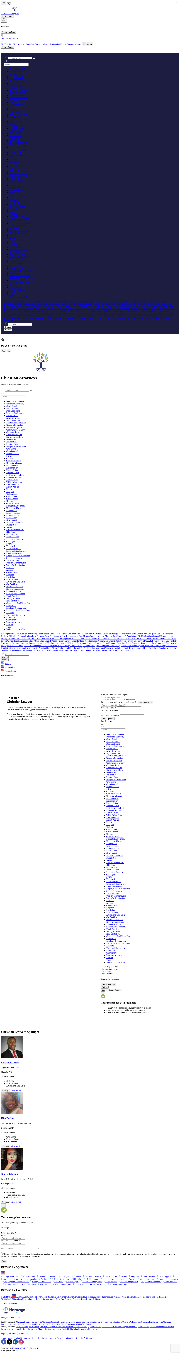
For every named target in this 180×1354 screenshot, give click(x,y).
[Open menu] (3, 3)
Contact (10, 1338)
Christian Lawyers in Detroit (125, 1327)
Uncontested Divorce (18, 176)
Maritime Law (15, 112)
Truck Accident (15, 264)
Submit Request (115, 990)
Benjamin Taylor (10, 1062)
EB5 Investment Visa (18, 197)
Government (14, 188)
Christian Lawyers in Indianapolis (152, 1327)
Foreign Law (14, 178)
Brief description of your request (115, 694)
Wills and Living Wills (18, 297)
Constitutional (15, 119)
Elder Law (13, 285)
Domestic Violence (17, 131)
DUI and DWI (15, 133)
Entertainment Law (17, 102)
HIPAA (82, 1338)
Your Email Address (110, 716)
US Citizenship (15, 202)
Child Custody (15, 164)
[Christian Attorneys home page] (14, 11)
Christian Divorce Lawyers (101, 1322)
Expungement (15, 135)
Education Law (15, 152)
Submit (105, 987)
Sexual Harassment (17, 226)
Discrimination (15, 121)
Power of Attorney (17, 290)
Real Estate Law (16, 268)
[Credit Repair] (112, 971)
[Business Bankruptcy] (112, 969)
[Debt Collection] (112, 974)
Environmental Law (17, 105)
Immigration (14, 192)
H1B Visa (13, 200)
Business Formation (17, 93)
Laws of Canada (16, 181)
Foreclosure (14, 273)
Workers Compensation (19, 230)
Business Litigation (17, 95)
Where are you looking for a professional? (119, 702)
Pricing (17, 1338)
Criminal (13, 126)
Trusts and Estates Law (19, 283)
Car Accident (14, 252)
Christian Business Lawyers (53, 1322)
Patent (12, 211)
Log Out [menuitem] (88, 44)
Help (39, 1338)
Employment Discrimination (21, 223)
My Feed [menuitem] (5, 44)
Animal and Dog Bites (18, 249)
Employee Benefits (17, 221)
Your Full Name (108, 708)
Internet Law (14, 109)
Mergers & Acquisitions (19, 114)
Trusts (11, 294)
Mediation (13, 245)
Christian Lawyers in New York (83, 1329)
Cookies (52, 1338)
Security (74, 1338)
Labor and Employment (19, 219)
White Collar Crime (17, 150)
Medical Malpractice (17, 254)
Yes (3, 351)
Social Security (15, 228)
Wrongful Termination (18, 233)
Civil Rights (14, 116)
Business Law (15, 83)
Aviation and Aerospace (19, 90)
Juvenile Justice (15, 140)
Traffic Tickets (15, 147)
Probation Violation (17, 145)
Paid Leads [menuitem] (61, 44)
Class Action (14, 240)
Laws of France (16, 183)
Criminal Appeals (16, 128)
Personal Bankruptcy (18, 81)
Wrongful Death (16, 266)
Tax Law (13, 280)
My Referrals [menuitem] (36, 44)
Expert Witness (15, 154)
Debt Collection (16, 76)
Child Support (15, 166)
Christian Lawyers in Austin (27, 1327)
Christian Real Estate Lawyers (61, 1324)
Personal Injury (15, 247)
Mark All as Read (8, 32)
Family (12, 157)
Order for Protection (17, 171)
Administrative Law (17, 190)
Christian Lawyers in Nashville (57, 1329)
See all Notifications (9, 38)
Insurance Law (15, 204)
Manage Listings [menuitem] (50, 44)
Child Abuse (14, 162)
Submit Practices (108, 984)
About (3, 1338)
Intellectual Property (17, 207)
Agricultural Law (16, 88)
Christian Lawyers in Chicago (76, 1327)
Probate (12, 292)
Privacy (12, 124)
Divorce (12, 169)
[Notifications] (4, 20)
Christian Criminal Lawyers (77, 1322)
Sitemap (89, 1338)
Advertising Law (16, 86)
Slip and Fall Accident (18, 261)
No (9, 351)
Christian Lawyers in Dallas (101, 1327)
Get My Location (145, 702)
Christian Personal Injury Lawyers (34, 1324)
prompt (111, 719)
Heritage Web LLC (20, 1348)
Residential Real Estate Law (21, 278)
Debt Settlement (16, 78)
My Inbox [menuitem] (27, 44)
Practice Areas (108, 721)
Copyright (13, 209)
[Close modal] (3, 1205)
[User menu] (2, 41)
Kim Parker (7, 1118)
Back (104, 990)
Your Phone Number (110, 710)
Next (104, 719)
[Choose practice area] (102, 724)
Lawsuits (13, 235)
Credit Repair (15, 74)
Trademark (13, 214)
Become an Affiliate (28, 1338)
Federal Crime (15, 138)
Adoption (13, 159)
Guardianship (15, 287)
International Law (16, 216)
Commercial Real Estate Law (21, 271)
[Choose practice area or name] (34, 58)
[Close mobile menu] (9, 3)
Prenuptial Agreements (18, 173)
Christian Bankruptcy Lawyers (29, 1322)
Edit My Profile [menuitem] (15, 44)
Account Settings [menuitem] (74, 44)
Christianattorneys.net (10, 14)
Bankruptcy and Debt (18, 69)
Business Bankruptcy (18, 71)
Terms (58, 1338)
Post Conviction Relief (18, 143)
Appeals (12, 238)
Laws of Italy (15, 185)
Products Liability (16, 259)
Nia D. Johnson (9, 1173)
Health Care (14, 107)
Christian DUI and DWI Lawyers (127, 1322)
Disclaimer (66, 1338)
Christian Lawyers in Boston (52, 1327)
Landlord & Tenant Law (19, 275)
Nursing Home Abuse (18, 256)
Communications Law (18, 97)
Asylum (12, 195)
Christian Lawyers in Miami (31, 1329)
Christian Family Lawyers (152, 1322)
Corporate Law (15, 100)
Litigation (13, 242)
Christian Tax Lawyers (83, 1324)
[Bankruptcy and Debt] (112, 967)
